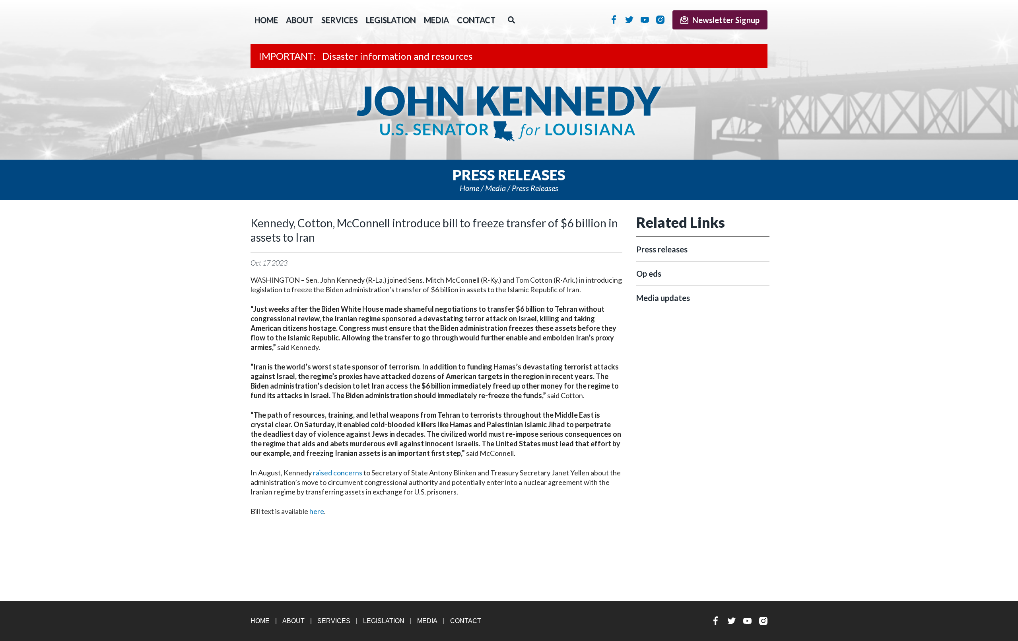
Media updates (663, 298)
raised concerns (337, 472)
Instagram (660, 19)
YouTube (645, 19)
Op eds (648, 273)
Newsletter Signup (726, 20)
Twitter (629, 19)
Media (436, 20)
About (299, 20)
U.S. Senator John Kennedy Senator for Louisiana (509, 114)
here (316, 511)
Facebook (614, 19)
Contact (476, 20)
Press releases (535, 188)
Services (339, 20)
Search (511, 20)
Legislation (391, 20)
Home (469, 188)
